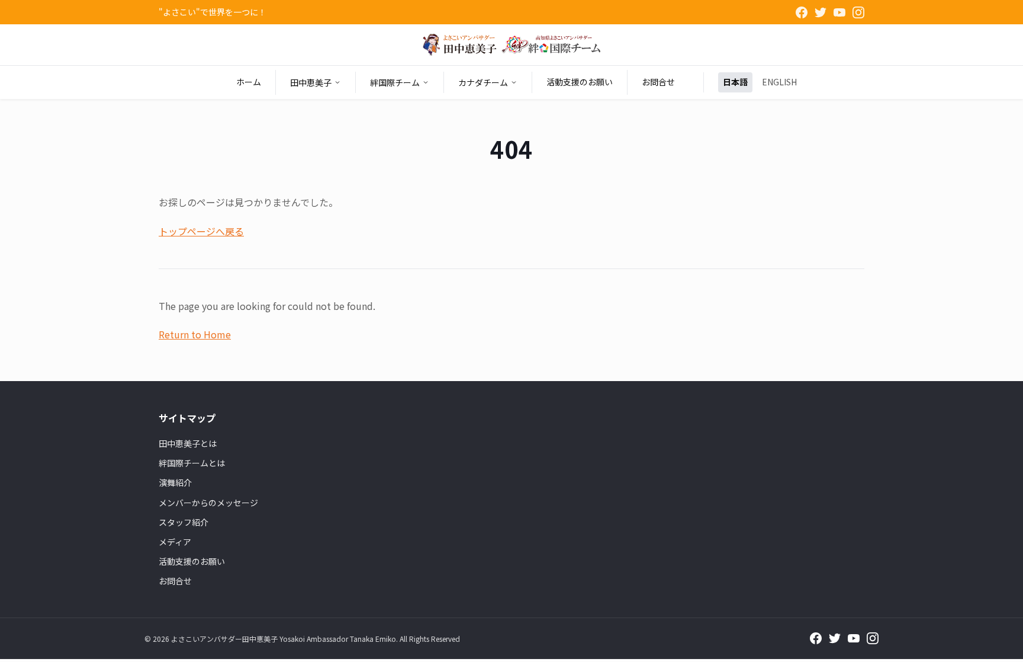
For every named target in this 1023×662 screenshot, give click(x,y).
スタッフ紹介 (183, 522)
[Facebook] (802, 12)
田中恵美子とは (188, 443)
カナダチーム (483, 82)
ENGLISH (779, 82)
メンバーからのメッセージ (208, 503)
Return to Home (195, 334)
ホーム (248, 82)
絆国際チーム (395, 82)
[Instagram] (858, 12)
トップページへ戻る (201, 231)
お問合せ (658, 82)
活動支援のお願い (579, 82)
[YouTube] (839, 12)
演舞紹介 (175, 482)
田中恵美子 (311, 82)
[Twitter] (820, 12)
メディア (175, 542)
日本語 (735, 82)
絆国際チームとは (192, 463)
